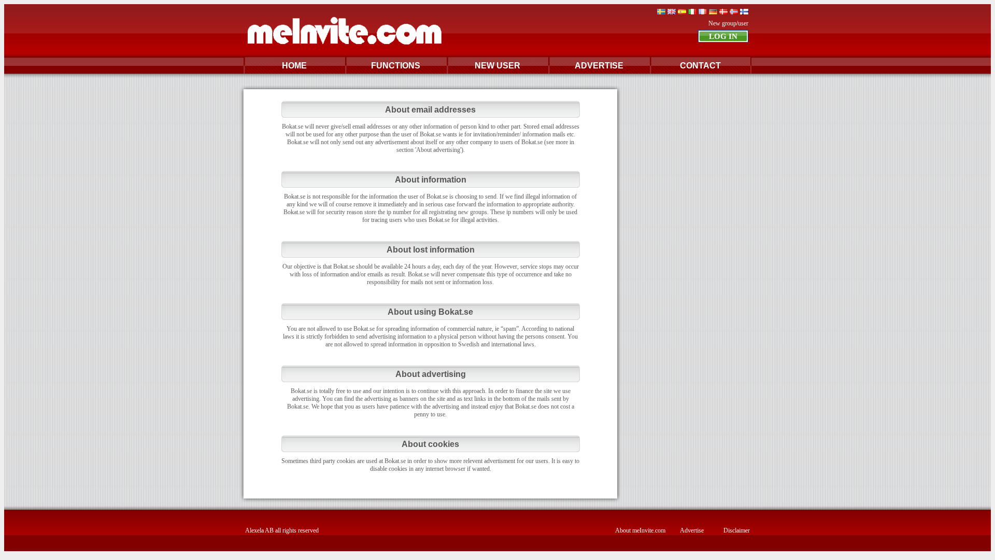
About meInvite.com (640, 530)
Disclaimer (736, 530)
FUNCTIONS (395, 65)
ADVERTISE (599, 65)
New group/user (728, 23)
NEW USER (497, 65)
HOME (294, 65)
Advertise (692, 530)
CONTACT (700, 65)
